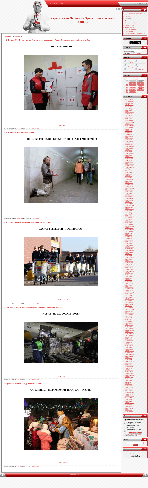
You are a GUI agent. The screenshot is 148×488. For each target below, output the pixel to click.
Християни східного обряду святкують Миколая (24, 384)
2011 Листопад (129, 105)
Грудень (16, 36)
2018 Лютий (128, 235)
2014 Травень (129, 157)
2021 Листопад (129, 312)
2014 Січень (128, 150)
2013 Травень (129, 136)
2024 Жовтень (129, 373)
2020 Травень (129, 281)
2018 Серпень (129, 245)
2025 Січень (128, 378)
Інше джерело (130, 431)
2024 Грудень (129, 377)
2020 (11, 36)
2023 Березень (129, 340)
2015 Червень (129, 179)
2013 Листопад (129, 146)
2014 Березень (129, 153)
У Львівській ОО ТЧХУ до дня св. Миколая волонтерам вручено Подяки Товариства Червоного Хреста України (48, 40)
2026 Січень (128, 399)
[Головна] (116, 9)
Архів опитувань (136, 434)
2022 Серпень (129, 328)
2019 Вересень (129, 267)
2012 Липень (128, 118)
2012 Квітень (128, 113)
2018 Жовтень (129, 248)
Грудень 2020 (135, 79)
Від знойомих (130, 427)
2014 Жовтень (129, 165)
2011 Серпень (129, 99)
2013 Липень (128, 139)
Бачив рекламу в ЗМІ (132, 425)
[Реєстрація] (119, 9)
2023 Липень (128, 347)
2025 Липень (128, 389)
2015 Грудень (129, 189)
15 (130, 87)
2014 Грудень (129, 169)
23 (132, 89)
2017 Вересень (129, 226)
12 (140, 85)
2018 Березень (129, 236)
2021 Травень (129, 302)
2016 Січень (128, 191)
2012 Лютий (128, 110)
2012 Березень (129, 111)
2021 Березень (129, 299)
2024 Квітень (128, 363)
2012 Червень (129, 117)
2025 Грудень (129, 397)
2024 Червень (129, 366)
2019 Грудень (129, 273)
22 (130, 89)
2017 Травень (129, 219)
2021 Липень (128, 306)
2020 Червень (129, 283)
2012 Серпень (129, 120)
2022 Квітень (128, 321)
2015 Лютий (128, 172)
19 (140, 87)
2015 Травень (129, 177)
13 (143, 85)
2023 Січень (128, 337)
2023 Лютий (128, 338)
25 (138, 89)
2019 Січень (128, 254)
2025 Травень (129, 385)
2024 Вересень (129, 371)
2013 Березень (129, 132)
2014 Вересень (129, 163)
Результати (127, 434)
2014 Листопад (129, 167)
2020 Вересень (129, 288)
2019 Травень (129, 260)
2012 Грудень (129, 127)
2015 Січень (128, 170)
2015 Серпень (129, 183)
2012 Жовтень (129, 124)
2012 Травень (129, 115)
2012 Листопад (129, 125)
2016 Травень (129, 198)
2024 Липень (128, 368)
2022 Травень (129, 323)
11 (137, 85)
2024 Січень (128, 358)
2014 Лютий (128, 151)
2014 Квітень (128, 155)
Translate (138, 53)
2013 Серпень (129, 141)
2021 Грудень (129, 314)
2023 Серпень (129, 349)
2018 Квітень (128, 238)
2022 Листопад (129, 333)
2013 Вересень (129, 143)
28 (127, 92)
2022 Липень (128, 326)
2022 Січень (128, 316)
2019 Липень (128, 264)
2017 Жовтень (129, 228)
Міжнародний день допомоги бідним (20, 132)
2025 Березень (129, 382)
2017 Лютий (128, 214)
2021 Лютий (128, 297)
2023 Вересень (129, 351)
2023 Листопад (129, 354)
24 (135, 89)
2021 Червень (129, 304)
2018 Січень (128, 233)
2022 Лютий (128, 318)
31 (135, 92)
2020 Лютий (128, 276)
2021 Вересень (129, 309)
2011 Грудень (129, 106)
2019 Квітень (128, 259)
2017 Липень (128, 222)
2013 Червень (129, 137)
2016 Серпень (129, 203)
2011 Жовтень (129, 103)
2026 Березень (129, 403)
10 (135, 85)
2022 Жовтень (129, 332)
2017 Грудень (129, 231)
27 (143, 89)
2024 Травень (129, 364)
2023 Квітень (128, 342)
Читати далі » (62, 125)
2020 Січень (128, 274)
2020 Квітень (128, 280)
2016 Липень (128, 202)
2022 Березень (129, 319)
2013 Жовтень (129, 144)
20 (143, 87)
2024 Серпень (129, 370)
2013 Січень (128, 129)
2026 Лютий (128, 401)
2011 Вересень (129, 101)
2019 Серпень (129, 266)
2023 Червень (129, 345)
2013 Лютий (128, 131)
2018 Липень (128, 243)
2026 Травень (129, 406)
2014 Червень (129, 158)
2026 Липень (128, 409)
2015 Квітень (128, 176)
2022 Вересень (129, 330)
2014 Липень (128, 160)
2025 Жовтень (129, 394)
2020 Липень (128, 285)
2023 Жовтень (129, 352)
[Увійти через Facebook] (135, 42)
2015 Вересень (129, 184)
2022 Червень (129, 325)
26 (140, 89)
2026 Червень (129, 408)
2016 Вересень (129, 205)
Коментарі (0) (35, 128)
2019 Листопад (129, 271)
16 (132, 87)
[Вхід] (121, 9)
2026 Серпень (129, 411)
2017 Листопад (129, 229)
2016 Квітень (128, 196)
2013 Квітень (128, 134)
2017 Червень (129, 221)
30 (132, 92)
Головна (6, 36)
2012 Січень (128, 108)
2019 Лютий (128, 255)
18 (138, 87)
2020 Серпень (129, 286)
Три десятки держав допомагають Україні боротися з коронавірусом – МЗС (34, 307)
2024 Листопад (129, 375)
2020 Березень (129, 278)
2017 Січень (128, 212)
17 (135, 87)
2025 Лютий (128, 380)
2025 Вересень (129, 392)
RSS (61, 4)
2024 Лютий (128, 359)
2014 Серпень (129, 162)
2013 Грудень (129, 148)
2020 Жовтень (129, 290)
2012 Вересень (129, 122)
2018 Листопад (129, 250)
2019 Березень (129, 257)
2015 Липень (128, 181)
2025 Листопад (129, 396)
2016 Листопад (129, 209)
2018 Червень (129, 241)
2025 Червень (129, 387)
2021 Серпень (129, 307)
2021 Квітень (128, 300)
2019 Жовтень (129, 269)
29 (130, 92)
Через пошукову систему (133, 429)
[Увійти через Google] (139, 42)
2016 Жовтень (129, 207)
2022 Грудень (129, 335)
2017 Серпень (129, 224)
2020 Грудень (129, 293)
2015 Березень (129, 174)
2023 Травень (129, 344)
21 (127, 89)
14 (127, 87)
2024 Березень (129, 361)
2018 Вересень (129, 247)
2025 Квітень (128, 384)
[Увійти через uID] (131, 42)
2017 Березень (129, 215)
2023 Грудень (129, 356)
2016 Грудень (129, 210)
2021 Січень (128, 295)
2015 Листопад (129, 188)
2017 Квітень (128, 217)
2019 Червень (129, 262)
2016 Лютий (128, 193)
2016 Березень (129, 195)
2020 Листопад (129, 292)
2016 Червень (129, 200)
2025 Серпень (129, 390)
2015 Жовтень (129, 186)
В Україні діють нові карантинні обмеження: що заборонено (28, 222)
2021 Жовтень (129, 311)
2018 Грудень (129, 252)
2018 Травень (129, 240)
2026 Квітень (128, 404)
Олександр (19, 128)
